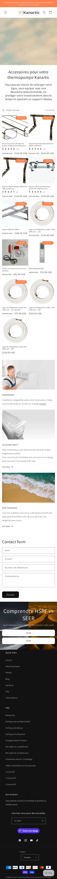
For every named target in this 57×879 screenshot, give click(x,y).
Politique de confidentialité (18, 721)
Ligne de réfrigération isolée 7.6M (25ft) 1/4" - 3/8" (41, 308)
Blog (8, 679)
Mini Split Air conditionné (17, 746)
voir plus (6, 466)
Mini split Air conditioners (17, 753)
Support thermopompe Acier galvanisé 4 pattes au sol (39, 187)
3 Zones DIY (11, 784)
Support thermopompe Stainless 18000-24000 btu (41, 144)
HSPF (28, 641)
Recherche (10, 715)
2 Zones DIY (11, 778)
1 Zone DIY (10, 772)
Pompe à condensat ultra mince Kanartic (14, 269)
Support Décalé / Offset (11, 229)
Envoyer (11, 594)
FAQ (7, 691)
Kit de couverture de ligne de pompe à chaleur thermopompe (14, 144)
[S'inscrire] (42, 821)
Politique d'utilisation (15, 734)
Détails (9, 672)
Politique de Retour (14, 728)
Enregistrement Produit (16, 740)
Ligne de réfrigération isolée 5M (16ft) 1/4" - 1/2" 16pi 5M (14, 308)
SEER (28, 633)
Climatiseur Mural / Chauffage (19, 759)
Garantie (9, 685)
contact (42, 403)
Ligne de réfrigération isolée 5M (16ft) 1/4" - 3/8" (14, 348)
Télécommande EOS (36, 268)
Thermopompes (13, 666)
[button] (5, 12)
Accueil (9, 660)
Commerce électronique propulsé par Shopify (34, 877)
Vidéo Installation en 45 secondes (21, 765)
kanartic (15, 877)
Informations (11, 698)
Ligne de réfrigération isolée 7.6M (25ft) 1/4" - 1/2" (41, 230)
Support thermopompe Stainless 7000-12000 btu (14, 187)
